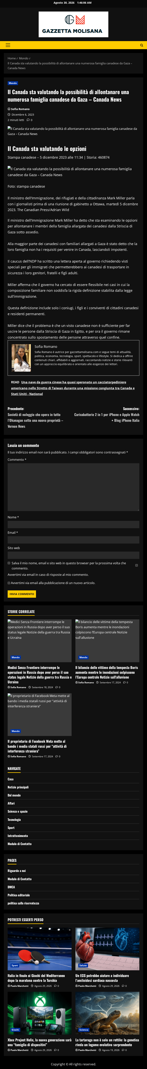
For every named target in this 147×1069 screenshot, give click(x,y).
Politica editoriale (19, 895)
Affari (11, 803)
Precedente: (35, 417)
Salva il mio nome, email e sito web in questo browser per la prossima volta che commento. (69, 565)
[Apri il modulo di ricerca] (141, 45)
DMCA (11, 887)
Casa (10, 779)
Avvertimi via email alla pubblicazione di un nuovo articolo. (53, 583)
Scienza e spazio (18, 811)
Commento (17, 459)
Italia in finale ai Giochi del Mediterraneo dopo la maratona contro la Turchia (36, 978)
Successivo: (106, 414)
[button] (8, 45)
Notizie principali (18, 787)
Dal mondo (14, 795)
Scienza (83, 1029)
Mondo (13, 83)
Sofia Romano (20, 109)
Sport (11, 827)
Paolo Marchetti (20, 986)
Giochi (15, 1029)
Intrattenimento (18, 835)
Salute (83, 965)
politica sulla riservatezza (23, 903)
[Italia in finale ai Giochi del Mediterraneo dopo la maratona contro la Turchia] (40, 949)
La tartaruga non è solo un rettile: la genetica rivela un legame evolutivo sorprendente (107, 1042)
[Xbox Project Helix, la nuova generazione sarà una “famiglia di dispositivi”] (40, 1013)
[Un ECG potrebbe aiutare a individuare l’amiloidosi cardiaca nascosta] (107, 949)
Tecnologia (14, 819)
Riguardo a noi (17, 870)
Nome (13, 517)
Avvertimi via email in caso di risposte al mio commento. (48, 575)
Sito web (14, 548)
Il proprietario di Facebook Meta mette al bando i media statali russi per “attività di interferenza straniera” (37, 746)
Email (13, 532)
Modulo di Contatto (20, 843)
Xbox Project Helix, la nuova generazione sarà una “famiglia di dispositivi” (39, 1042)
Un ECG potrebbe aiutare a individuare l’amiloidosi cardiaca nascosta (102, 978)
